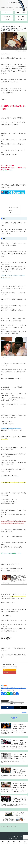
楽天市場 (6, 672)
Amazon (6, 669)
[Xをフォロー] (20, 707)
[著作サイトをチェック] (7, 707)
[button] (25, 442)
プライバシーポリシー (14, 838)
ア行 (3, 701)
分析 (11, 212)
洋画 (8, 701)
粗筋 (11, 210)
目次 (12, 207)
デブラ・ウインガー (15, 701)
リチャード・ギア (6, 703)
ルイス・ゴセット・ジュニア (18, 703)
